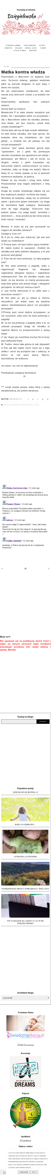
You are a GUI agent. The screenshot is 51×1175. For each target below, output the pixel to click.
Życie (37, 405)
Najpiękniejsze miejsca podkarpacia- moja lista (25, 888)
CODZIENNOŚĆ (30, 45)
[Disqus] (25, 445)
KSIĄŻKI (18, 48)
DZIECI (42, 45)
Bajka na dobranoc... (25, 824)
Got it (34, 1172)
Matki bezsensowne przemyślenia (18, 405)
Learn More (23, 1172)
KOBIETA (8, 48)
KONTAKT (33, 50)
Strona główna (13, 45)
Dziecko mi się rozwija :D (25, 792)
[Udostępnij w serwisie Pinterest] (48, 400)
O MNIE (43, 48)
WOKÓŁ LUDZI (31, 48)
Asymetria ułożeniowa (25, 856)
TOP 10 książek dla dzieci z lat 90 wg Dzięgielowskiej (25, 922)
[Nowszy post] (2, 569)
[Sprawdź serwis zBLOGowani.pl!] (26, 1045)
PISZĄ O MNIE (20, 50)
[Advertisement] (25, 604)
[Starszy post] (49, 569)
